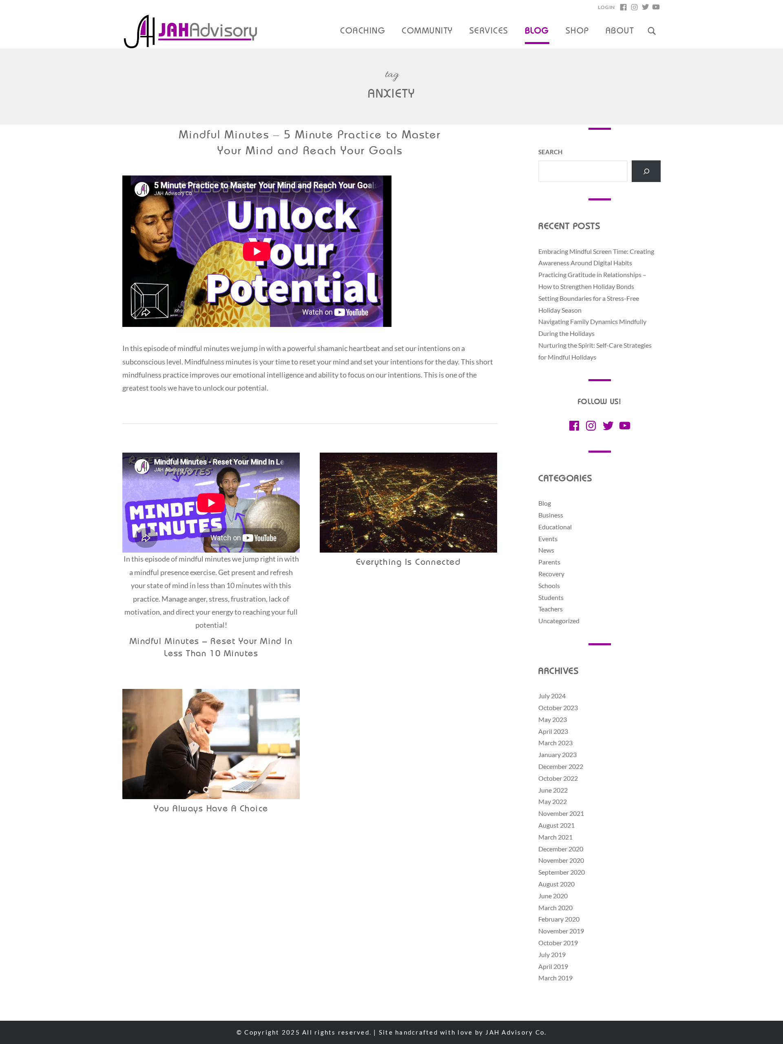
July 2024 (552, 696)
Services (489, 31)
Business (550, 515)
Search (550, 151)
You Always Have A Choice (211, 809)
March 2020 (555, 907)
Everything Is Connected (408, 562)
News (546, 550)
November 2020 (561, 860)
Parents (549, 562)
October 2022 (558, 778)
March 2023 (555, 742)
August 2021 (556, 825)
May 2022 (552, 801)
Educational (555, 527)
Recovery (551, 574)
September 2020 (561, 872)
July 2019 (552, 954)
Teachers (550, 609)
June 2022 (553, 790)
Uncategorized (559, 620)
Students (551, 597)
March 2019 (555, 978)
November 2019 (561, 931)
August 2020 (556, 884)
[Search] (646, 171)
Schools (549, 585)
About (620, 31)
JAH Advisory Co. (515, 1032)
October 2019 (558, 942)
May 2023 (552, 719)
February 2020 (559, 919)
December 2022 (560, 766)
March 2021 (555, 837)
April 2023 (553, 731)
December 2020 (560, 849)
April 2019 (553, 966)
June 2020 (553, 896)
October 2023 (558, 707)
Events (547, 538)
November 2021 (561, 813)
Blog (537, 31)
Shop (577, 31)
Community (427, 31)
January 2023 (557, 754)
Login (606, 7)
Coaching (362, 31)
